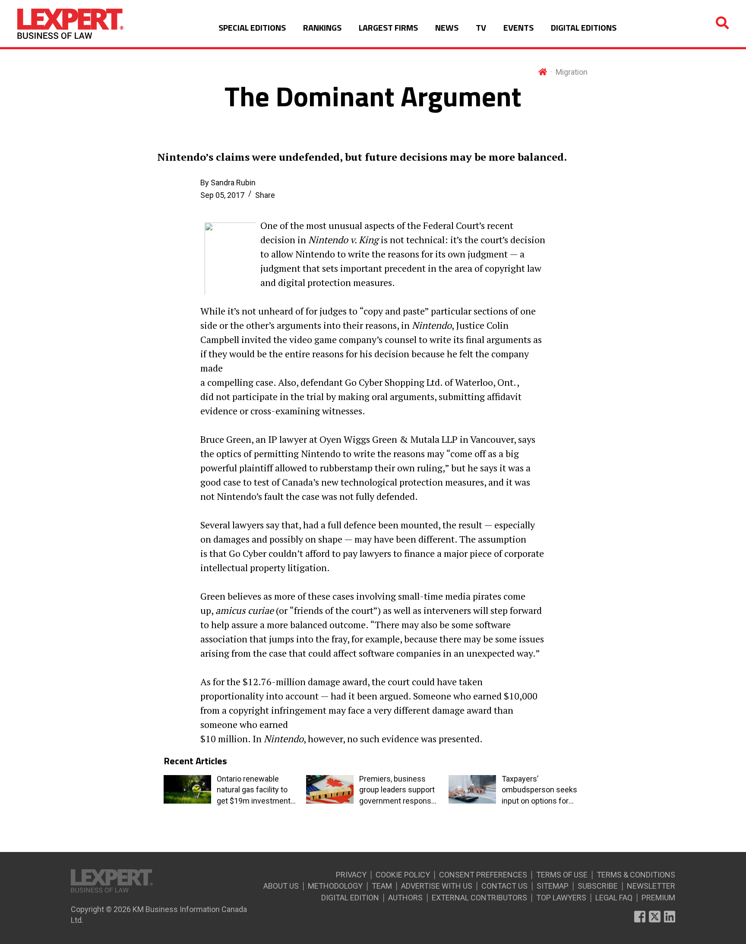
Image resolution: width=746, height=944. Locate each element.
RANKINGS (322, 27)
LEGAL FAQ (613, 897)
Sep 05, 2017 (222, 195)
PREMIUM (658, 897)
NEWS (446, 27)
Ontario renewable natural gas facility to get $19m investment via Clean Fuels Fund (254, 790)
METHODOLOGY (335, 885)
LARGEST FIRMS (388, 27)
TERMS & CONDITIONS (636, 874)
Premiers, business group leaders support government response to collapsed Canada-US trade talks (397, 790)
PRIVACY (351, 874)
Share (265, 195)
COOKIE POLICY (403, 874)
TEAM (382, 885)
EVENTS (518, 27)
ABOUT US (281, 885)
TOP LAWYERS (561, 897)
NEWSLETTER (651, 885)
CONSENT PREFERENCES (483, 874)
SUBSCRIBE (598, 885)
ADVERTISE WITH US (436, 885)
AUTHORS (405, 897)
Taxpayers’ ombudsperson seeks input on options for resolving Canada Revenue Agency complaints (539, 790)
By (228, 182)
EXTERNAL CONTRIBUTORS (479, 897)
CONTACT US (504, 885)
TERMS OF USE (562, 874)
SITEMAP (553, 885)
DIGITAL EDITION (350, 897)
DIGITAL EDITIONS (583, 27)
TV (481, 27)
